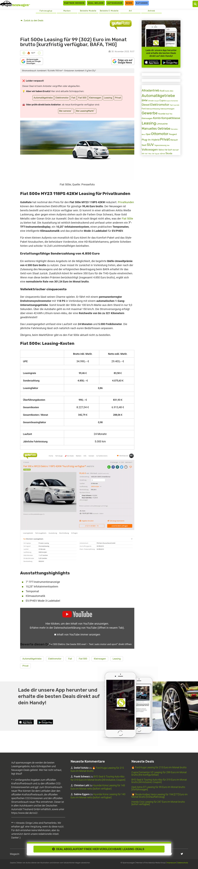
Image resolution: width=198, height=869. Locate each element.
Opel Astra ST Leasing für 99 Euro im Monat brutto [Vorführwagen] (158, 788)
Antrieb (151, 11)
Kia (171, 114)
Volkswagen (150, 149)
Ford (144, 109)
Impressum (171, 863)
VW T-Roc (148, 154)
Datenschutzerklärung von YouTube (89, 627)
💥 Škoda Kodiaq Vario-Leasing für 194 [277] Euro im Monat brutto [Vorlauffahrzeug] (159, 795)
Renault (174, 140)
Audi (162, 90)
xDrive (162, 154)
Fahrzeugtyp (46, 11)
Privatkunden (126, 202)
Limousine (162, 123)
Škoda (168, 153)
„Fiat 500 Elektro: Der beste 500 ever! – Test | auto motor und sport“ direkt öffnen (90, 644)
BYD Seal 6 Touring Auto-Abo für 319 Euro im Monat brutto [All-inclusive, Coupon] (159, 781)
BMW (145, 100)
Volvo (161, 149)
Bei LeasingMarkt (85, 110)
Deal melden (96, 3)
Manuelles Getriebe (156, 128)
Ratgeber (142, 3)
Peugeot (173, 134)
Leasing (108, 97)
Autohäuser (114, 3)
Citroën (151, 101)
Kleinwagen (95, 97)
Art (130, 11)
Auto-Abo (169, 91)
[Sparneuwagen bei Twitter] (182, 853)
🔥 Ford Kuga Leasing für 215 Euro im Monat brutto (158, 767)
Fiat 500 (82, 97)
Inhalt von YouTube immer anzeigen (78, 634)
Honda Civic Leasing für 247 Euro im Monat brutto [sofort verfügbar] (158, 803)
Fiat (73, 97)
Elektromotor (62, 97)
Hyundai (161, 114)
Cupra (162, 100)
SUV (150, 145)
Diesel (146, 104)
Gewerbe (150, 113)
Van (168, 145)
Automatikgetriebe (43, 97)
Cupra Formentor (172, 101)
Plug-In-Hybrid (150, 139)
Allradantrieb (150, 90)
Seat (144, 145)
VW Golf (168, 150)
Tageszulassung (160, 145)
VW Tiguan (155, 154)
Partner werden (74, 3)
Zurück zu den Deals (33, 20)
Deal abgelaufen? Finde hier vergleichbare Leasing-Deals (100, 849)
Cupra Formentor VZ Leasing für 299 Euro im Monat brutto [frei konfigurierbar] (159, 773)
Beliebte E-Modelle (109, 11)
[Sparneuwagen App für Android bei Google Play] (170, 62)
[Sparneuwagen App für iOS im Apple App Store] (152, 62)
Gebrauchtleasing (153, 109)
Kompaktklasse (170, 118)
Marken (67, 11)
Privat (118, 97)
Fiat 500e (127, 218)
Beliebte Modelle (88, 11)
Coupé (156, 101)
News (129, 3)
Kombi (157, 118)
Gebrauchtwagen (167, 109)
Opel (148, 134)
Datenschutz (182, 863)
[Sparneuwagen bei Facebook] (171, 853)
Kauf (167, 114)
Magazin (14, 854)
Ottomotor (159, 134)
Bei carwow (66, 110)
